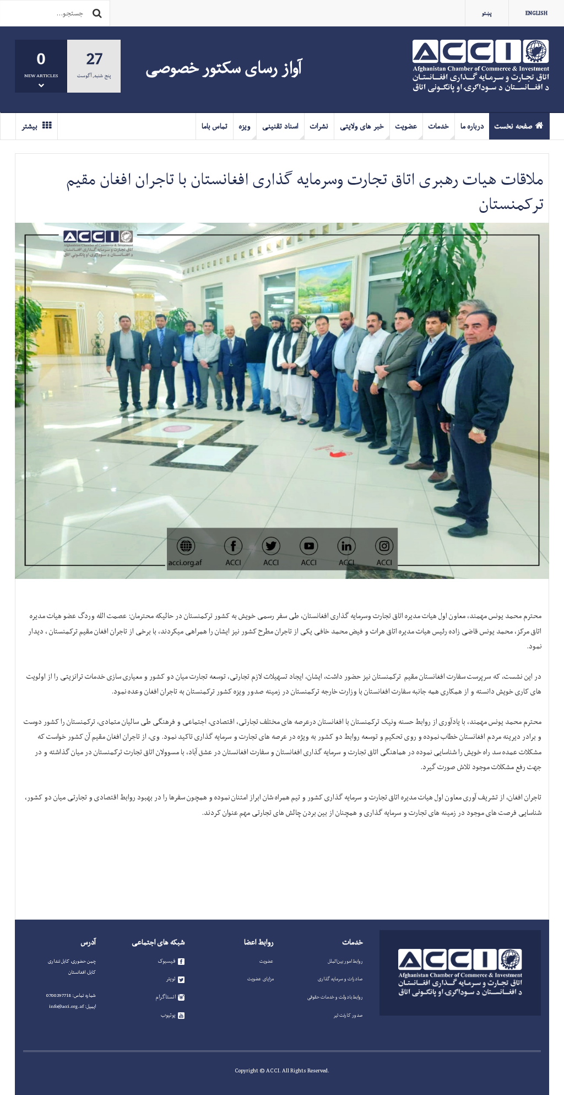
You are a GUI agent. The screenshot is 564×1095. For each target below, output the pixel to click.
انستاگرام (165, 997)
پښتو (487, 13)
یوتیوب (168, 1015)
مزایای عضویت (260, 978)
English (536, 13)
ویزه (245, 126)
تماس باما (214, 126)
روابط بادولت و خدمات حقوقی (335, 996)
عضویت (406, 126)
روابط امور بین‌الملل (345, 961)
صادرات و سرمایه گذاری (340, 978)
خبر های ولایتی (362, 126)
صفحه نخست (514, 126)
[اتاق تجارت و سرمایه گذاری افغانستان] (481, 66)
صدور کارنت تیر (348, 1015)
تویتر (171, 979)
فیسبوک (167, 961)
